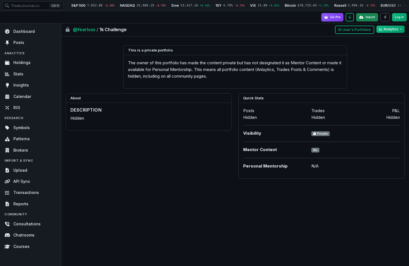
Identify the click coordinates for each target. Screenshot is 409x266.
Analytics (391, 29)
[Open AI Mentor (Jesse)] (350, 17)
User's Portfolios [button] (357, 30)
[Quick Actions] (385, 17)
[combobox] (32, 5)
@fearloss (85, 29)
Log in (399, 17)
